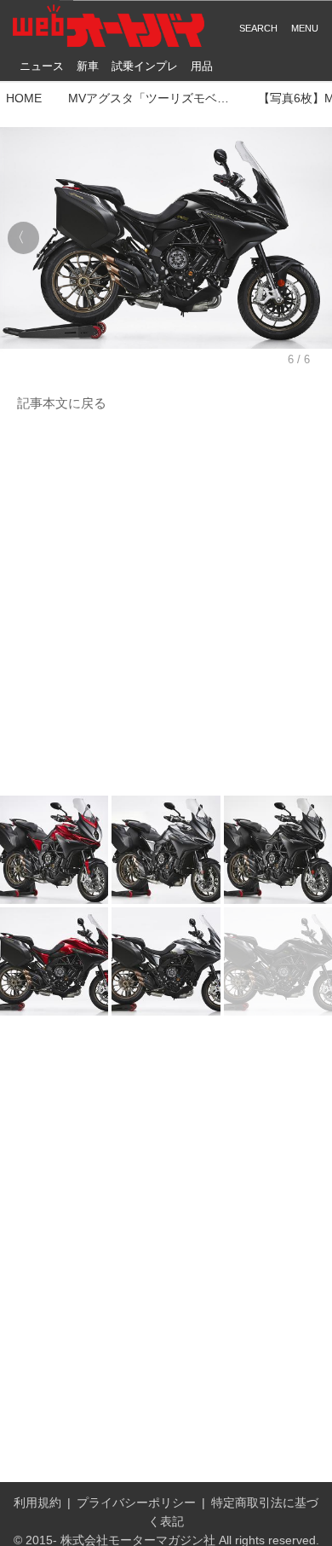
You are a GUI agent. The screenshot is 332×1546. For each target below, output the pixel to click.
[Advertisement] (166, 604)
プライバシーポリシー (136, 1503)
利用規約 (37, 1503)
